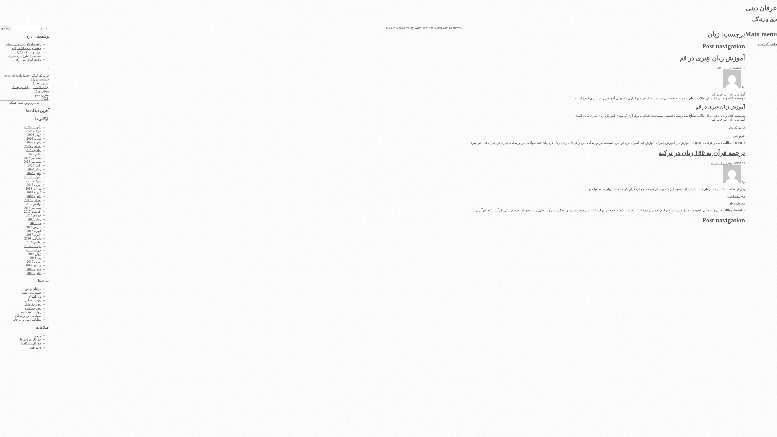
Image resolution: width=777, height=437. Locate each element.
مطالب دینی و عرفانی (717, 142)
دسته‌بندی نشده (31, 292)
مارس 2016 (33, 265)
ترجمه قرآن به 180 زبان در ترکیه (702, 152)
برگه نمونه (764, 44)
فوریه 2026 (34, 138)
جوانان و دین (33, 289)
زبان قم (543, 142)
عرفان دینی (761, 8)
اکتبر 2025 (34, 154)
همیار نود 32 (41, 91)
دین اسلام (34, 296)
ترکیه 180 (597, 210)
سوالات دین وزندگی (523, 142)
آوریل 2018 (34, 184)
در (622, 142)
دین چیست (612, 142)
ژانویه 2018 (34, 196)
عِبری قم (489, 142)
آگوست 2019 (32, 177)
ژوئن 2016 (34, 254)
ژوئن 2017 (34, 219)
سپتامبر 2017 (32, 207)
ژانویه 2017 (34, 234)
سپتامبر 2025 (32, 157)
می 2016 (35, 257)
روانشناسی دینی (30, 312)
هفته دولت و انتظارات (26, 48)
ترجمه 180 (644, 210)
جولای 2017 (33, 215)
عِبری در (502, 142)
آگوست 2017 (32, 211)
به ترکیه (666, 210)
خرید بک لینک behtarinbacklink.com (26, 75)
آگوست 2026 (32, 127)
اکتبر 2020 (34, 165)
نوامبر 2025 (33, 150)
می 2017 (35, 223)
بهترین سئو (42, 95)
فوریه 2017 (34, 230)
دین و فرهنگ (32, 304)
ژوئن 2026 (34, 134)
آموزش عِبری (666, 142)
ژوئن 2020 (34, 169)
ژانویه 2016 (34, 273)
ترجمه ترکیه (627, 210)
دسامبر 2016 (32, 238)
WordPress (421, 28)
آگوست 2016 (32, 246)
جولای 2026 (33, 131)
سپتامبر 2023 (32, 161)
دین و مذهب (33, 308)
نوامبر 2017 (33, 204)
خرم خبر (739, 135)
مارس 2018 (33, 188)
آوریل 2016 (34, 261)
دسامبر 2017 (32, 200)
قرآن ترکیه (494, 210)
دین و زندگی (595, 142)
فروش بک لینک (737, 127)
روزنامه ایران (736, 196)
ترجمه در (612, 210)
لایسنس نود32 (40, 79)
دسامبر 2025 (32, 146)
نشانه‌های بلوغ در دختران (24, 55)
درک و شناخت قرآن (28, 52)
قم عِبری (476, 142)
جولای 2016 (33, 250)
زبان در (555, 142)
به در (656, 210)
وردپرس (35, 347)
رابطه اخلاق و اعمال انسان (23, 44)
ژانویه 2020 (34, 173)
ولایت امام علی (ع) (28, 59)
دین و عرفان (577, 142)
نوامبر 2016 (33, 242)
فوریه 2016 (34, 269)
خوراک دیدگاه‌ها (31, 343)
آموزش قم (648, 142)
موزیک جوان (737, 203)
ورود (38, 335)
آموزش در (683, 142)
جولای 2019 (33, 180)
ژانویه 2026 (34, 142)
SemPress (455, 28)
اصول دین (632, 142)
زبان (564, 142)
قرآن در (480, 210)
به (674, 210)
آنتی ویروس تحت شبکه (24, 102)
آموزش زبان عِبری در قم (712, 58)
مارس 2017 (33, 227)
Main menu (761, 34)
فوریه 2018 (34, 192)
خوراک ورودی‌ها (30, 339)
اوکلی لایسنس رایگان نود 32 (30, 87)
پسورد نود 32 (40, 83)
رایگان (45, 98)
